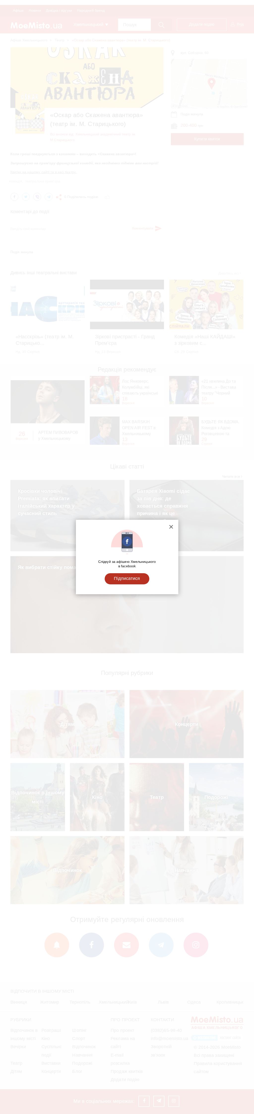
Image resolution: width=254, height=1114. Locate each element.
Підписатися (127, 578)
